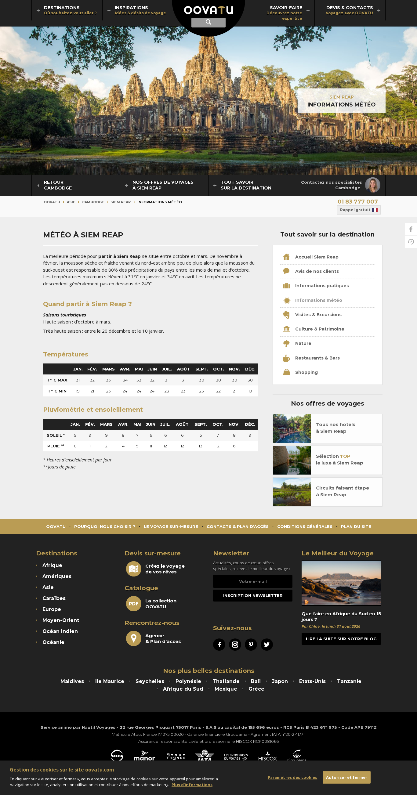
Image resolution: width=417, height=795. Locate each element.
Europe (51, 609)
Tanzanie (349, 681)
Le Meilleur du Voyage (338, 553)
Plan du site (356, 526)
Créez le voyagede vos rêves (165, 569)
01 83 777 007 (358, 201)
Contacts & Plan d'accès (238, 526)
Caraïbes (54, 598)
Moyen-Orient (60, 620)
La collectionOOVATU (160, 603)
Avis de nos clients (316, 271)
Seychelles (150, 681)
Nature (302, 343)
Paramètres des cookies (292, 777)
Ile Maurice (109, 681)
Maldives (72, 681)
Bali (256, 681)
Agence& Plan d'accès (163, 638)
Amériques (56, 576)
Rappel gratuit (355, 210)
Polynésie (188, 681)
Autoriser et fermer (346, 777)
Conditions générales (304, 526)
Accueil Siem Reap (316, 257)
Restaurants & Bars (317, 358)
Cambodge (93, 202)
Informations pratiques (321, 285)
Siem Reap (341, 97)
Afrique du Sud (183, 689)
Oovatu (52, 202)
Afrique (52, 565)
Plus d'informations (192, 784)
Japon (280, 681)
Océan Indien (60, 631)
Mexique (226, 689)
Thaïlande (226, 681)
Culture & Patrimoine (319, 329)
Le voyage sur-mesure (171, 526)
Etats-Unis (312, 681)
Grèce (256, 689)
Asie (71, 202)
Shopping (306, 372)
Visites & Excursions (318, 314)
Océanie (53, 642)
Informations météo (318, 300)
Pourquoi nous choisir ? (104, 526)
